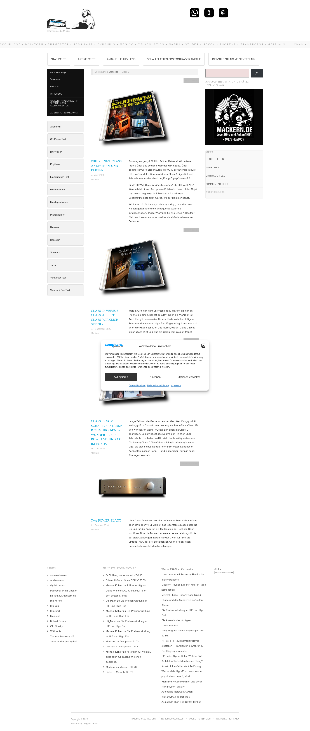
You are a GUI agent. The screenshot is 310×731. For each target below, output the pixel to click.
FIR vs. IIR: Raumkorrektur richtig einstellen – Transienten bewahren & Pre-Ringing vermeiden (182, 646)
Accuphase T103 (129, 641)
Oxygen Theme (90, 723)
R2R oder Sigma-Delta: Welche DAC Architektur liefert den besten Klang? (126, 590)
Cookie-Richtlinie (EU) (200, 718)
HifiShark (55, 611)
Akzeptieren (121, 376)
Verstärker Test (58, 277)
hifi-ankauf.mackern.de (63, 595)
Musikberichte (57, 189)
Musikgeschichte (59, 202)
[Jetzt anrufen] (209, 12)
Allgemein (55, 126)
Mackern (95, 179)
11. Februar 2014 (100, 525)
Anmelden (212, 167)
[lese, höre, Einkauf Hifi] (71, 17)
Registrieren (215, 158)
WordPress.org (215, 192)
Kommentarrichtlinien (227, 718)
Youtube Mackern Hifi (62, 636)
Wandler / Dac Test (60, 290)
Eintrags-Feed (216, 175)
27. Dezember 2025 (101, 328)
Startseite (58, 59)
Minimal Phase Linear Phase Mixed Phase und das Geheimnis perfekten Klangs (182, 600)
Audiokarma (57, 580)
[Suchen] (257, 73)
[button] (203, 346)
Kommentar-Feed (217, 183)
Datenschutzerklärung (158, 385)
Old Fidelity (56, 626)
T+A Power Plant (106, 520)
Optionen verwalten (189, 376)
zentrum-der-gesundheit (63, 641)
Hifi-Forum (56, 600)
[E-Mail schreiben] (223, 12)
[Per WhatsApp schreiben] (194, 12)
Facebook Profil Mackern (64, 590)
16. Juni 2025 (98, 448)
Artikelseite (86, 59)
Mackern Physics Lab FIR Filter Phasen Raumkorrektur (64, 103)
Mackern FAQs (58, 72)
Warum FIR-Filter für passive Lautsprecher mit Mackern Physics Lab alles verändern (183, 574)
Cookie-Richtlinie (137, 385)
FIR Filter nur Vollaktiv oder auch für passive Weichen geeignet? (128, 657)
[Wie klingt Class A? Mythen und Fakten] (133, 118)
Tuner (53, 265)
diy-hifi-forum (57, 585)
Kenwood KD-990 (132, 575)
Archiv (217, 569)
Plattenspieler (57, 214)
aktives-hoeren (58, 575)
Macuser (55, 616)
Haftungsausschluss (172, 718)
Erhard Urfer (113, 580)
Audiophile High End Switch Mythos (181, 701)
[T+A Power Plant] (133, 489)
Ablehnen (155, 376)
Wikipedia (55, 631)
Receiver (54, 227)
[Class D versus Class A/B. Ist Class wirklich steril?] (133, 267)
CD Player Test (58, 139)
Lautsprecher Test (59, 177)
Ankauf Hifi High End (121, 59)
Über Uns (55, 79)
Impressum (176, 385)
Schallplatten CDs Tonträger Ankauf (174, 59)
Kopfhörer (55, 164)
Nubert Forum (58, 621)
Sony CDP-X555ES (135, 580)
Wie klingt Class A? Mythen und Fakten (106, 165)
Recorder (55, 239)
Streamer (55, 252)
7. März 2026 (97, 175)
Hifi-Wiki (54, 605)
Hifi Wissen (56, 151)
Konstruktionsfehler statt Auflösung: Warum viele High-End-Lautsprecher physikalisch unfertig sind (182, 671)
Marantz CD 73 (128, 667)
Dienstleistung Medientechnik (233, 59)
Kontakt (54, 86)
